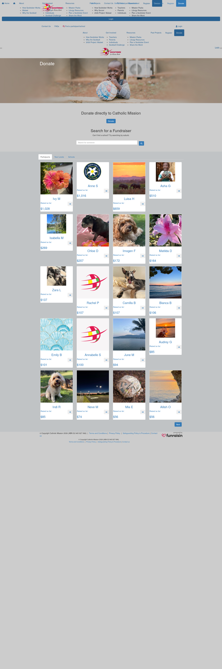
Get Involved (119, 3)
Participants (45, 157)
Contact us (126, 442)
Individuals (122, 13)
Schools (71, 157)
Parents (121, 10)
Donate (181, 3)
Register (170, 3)
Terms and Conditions (98, 433)
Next (178, 424)
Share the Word (138, 15)
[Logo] (52, 8)
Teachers (121, 7)
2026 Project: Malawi (102, 13)
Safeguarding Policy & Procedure (136, 433)
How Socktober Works (103, 7)
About (93, 3)
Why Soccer (99, 10)
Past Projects (158, 3)
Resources (132, 3)
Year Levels (59, 157)
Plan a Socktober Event (141, 13)
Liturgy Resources (139, 10)
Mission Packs (137, 7)
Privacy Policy (114, 433)
